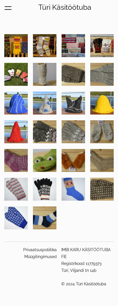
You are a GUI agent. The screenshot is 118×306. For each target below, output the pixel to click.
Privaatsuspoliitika (40, 249)
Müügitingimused (40, 256)
